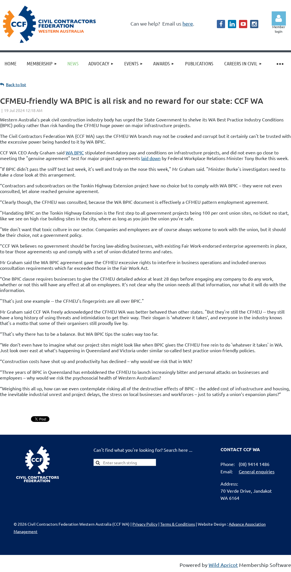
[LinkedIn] (232, 24)
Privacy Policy (144, 524)
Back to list (16, 84)
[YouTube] (243, 24)
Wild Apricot (223, 565)
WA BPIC (75, 152)
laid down (151, 158)
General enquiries (257, 471)
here (187, 23)
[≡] (279, 63)
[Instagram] (254, 24)
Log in (279, 18)
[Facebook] (221, 24)
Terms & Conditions (177, 524)
